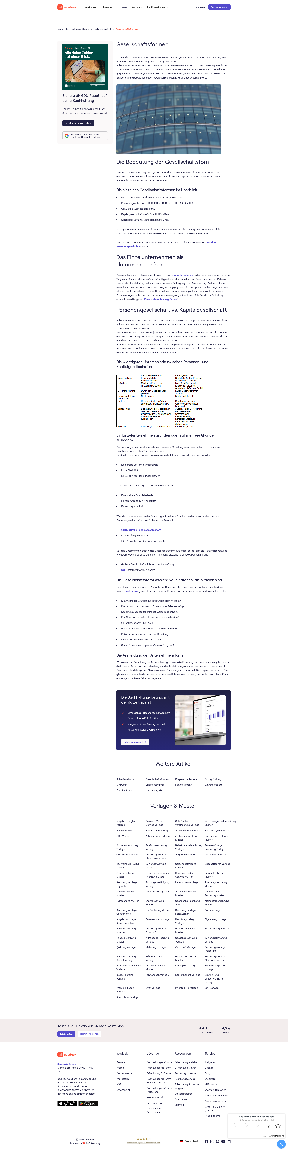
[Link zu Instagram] (212, 1141)
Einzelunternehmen (182, 275)
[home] (67, 7)
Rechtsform (131, 591)
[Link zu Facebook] (206, 1141)
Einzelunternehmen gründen (160, 299)
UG (123, 570)
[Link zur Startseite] (67, 1054)
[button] (91, 7)
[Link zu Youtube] (223, 1141)
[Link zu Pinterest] (217, 1141)
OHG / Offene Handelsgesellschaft (141, 530)
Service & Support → (69, 1064)
